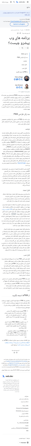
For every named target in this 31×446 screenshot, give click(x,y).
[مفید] (20, 33)
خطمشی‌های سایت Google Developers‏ (16, 365)
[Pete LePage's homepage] (15, 79)
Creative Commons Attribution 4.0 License (16, 361)
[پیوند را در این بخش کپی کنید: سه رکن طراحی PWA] (12, 114)
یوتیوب (26, 425)
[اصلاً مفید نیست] (18, 33)
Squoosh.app (22, 163)
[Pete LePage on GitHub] (19, 79)
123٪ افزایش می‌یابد (7, 209)
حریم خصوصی (22, 438)
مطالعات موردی (25, 413)
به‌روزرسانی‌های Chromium (22, 411)
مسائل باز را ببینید (24, 401)
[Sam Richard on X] (22, 88)
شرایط (28, 438)
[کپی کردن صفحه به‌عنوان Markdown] (22, 48)
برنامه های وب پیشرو (15, 30)
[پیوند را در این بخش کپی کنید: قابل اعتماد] (21, 190)
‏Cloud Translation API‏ (16, 21)
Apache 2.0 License (14, 363)
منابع (28, 7)
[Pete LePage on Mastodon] (17, 79)
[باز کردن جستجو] (14, 2)
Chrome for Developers (22, 408)
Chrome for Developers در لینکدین (19, 428)
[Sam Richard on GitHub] (19, 88)
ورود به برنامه (5, 2)
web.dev (27, 30)
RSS (27, 430)
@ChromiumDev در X (22, 423)
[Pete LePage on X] (22, 79)
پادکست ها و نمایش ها (23, 416)
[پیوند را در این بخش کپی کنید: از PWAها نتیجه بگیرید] (10, 295)
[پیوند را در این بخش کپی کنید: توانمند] (23, 129)
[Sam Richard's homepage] (17, 88)
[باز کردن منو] (27, 2)
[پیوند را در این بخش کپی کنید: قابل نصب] (22, 255)
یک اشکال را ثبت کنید (23, 399)
